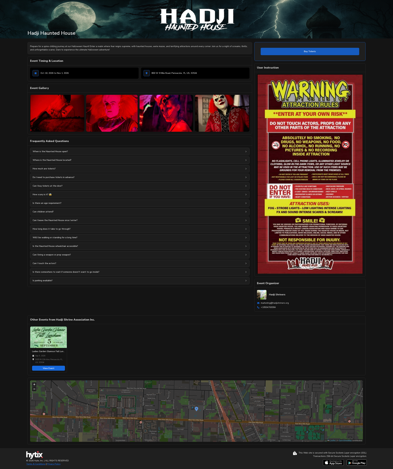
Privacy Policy (53, 464)
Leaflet (332, 440)
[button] (246, 151)
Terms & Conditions (35, 464)
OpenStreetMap (345, 440)
